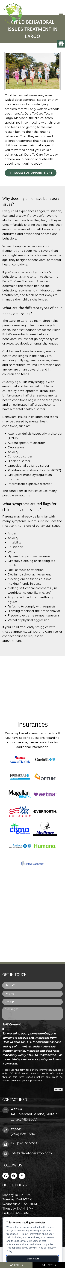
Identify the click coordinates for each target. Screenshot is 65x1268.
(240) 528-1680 (23, 1134)
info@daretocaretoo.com (31, 1153)
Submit (58, 1090)
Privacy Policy (39, 1059)
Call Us (18, 1265)
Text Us (50, 1265)
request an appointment (32, 172)
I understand (32, 1258)
